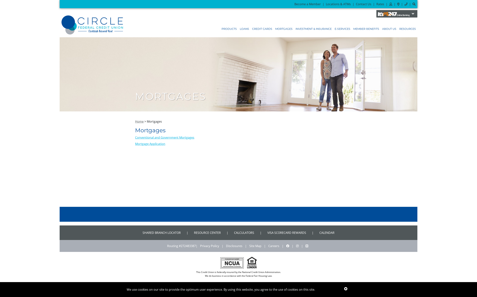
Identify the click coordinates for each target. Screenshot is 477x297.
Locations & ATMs (338, 4)
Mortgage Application (150, 144)
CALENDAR (326, 233)
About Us (389, 29)
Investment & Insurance (314, 29)
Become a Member (307, 4)
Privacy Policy (209, 246)
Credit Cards (262, 29)
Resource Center (207, 233)
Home (139, 121)
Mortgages (284, 29)
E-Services (342, 29)
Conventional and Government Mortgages (164, 137)
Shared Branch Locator (162, 233)
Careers (273, 246)
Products (229, 29)
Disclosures (234, 246)
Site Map (255, 246)
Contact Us (363, 4)
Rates (380, 4)
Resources (407, 29)
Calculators (244, 233)
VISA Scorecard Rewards (286, 233)
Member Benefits (366, 29)
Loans (244, 29)
